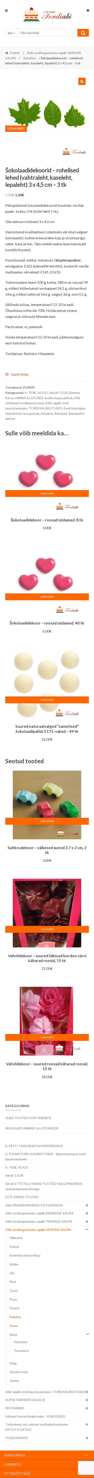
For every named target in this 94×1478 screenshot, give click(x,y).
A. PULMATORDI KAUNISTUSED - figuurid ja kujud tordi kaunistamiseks (45, 1156)
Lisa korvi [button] (47, 493)
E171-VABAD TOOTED (22, 1197)
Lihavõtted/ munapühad (22, 413)
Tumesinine (21, 1351)
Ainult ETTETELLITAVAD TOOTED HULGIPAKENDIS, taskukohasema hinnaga (44, 1186)
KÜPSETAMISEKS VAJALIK (25, 1400)
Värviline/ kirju (19, 1372)
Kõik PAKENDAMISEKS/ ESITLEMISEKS (34, 1205)
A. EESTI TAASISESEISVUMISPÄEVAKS (34, 1146)
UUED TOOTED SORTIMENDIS (28, 1118)
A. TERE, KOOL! (36, 393)
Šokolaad (61, 413)
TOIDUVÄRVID (16, 1438)
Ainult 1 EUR (59, 393)
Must (13, 1282)
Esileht (15, 53)
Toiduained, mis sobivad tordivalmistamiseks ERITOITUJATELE (36, 1427)
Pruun (13, 1299)
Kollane (14, 1247)
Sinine (13, 1334)
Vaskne (14, 1381)
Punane (14, 1308)
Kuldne (14, 1264)
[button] (82, 81)
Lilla (12, 1273)
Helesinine (20, 1342)
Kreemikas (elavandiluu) (25, 1255)
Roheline (29, 58)
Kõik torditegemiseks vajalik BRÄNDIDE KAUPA (39, 1213)
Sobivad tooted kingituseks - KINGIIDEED (35, 1416)
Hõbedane (16, 1238)
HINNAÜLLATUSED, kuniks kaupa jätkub (44, 398)
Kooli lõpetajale (74, 408)
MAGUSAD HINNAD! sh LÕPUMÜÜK (32, 1128)
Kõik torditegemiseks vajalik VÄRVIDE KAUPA (38, 1230)
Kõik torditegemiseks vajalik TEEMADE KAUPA (38, 1221)
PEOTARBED (14, 1408)
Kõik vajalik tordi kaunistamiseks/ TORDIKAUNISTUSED (45, 1392)
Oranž (14, 1291)
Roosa (14, 1326)
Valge (13, 1363)
